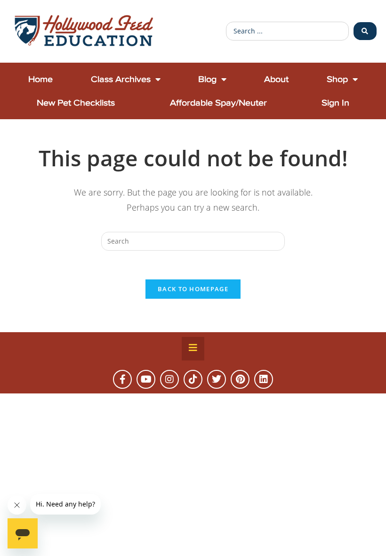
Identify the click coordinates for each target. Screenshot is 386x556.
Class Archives (121, 79)
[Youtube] (146, 379)
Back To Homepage (193, 289)
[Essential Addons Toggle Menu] (193, 348)
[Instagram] (169, 379)
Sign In (335, 102)
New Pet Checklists (76, 102)
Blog (207, 79)
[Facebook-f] (122, 379)
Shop (337, 79)
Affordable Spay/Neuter (218, 102)
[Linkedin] (263, 379)
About (276, 79)
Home (40, 79)
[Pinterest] (240, 379)
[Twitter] (216, 379)
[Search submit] (365, 31)
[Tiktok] (193, 379)
